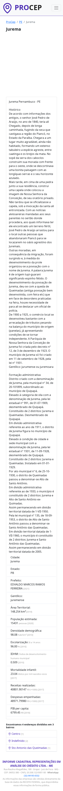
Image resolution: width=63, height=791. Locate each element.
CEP (28, 7)
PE (20, 22)
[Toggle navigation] (56, 8)
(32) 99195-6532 (31, 775)
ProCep (10, 22)
